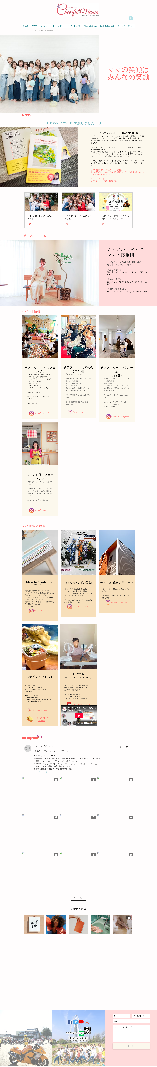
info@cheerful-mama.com (78, 1040)
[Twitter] (75, 1022)
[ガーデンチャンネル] (69, 704)
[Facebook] (70, 1022)
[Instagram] (31, 413)
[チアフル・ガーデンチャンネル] (81, 1022)
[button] (131, 17)
